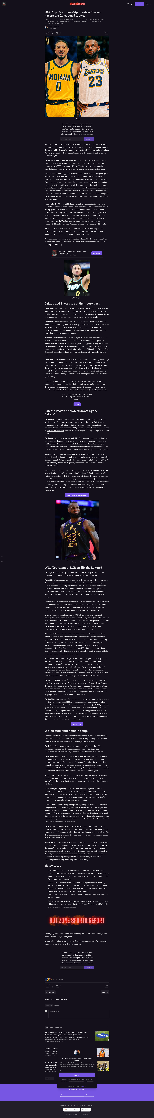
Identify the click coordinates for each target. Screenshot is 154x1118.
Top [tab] (47, 1027)
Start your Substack (72, 1110)
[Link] (42, 303)
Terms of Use (85, 1079)
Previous (51, 992)
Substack (68, 1114)
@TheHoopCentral (78, 298)
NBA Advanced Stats (55, 430)
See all (48, 1078)
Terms (81, 1105)
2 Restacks (60, 979)
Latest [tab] (51, 1027)
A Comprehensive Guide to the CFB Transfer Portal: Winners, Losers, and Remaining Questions (66, 1033)
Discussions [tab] (58, 1027)
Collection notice (89, 1105)
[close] (94, 1050)
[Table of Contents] (2, 559)
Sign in (148, 4)
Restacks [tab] (56, 1005)
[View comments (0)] (52, 33)
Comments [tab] (49, 1005)
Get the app (96, 253)
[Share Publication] (132, 4)
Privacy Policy (90, 1081)
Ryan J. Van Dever (54, 27)
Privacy (76, 1105)
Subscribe (139, 4)
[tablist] (52, 1005)
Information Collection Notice (76, 1081)
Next (104, 992)
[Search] (128, 4)
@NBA (78, 119)
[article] (77, 1038)
